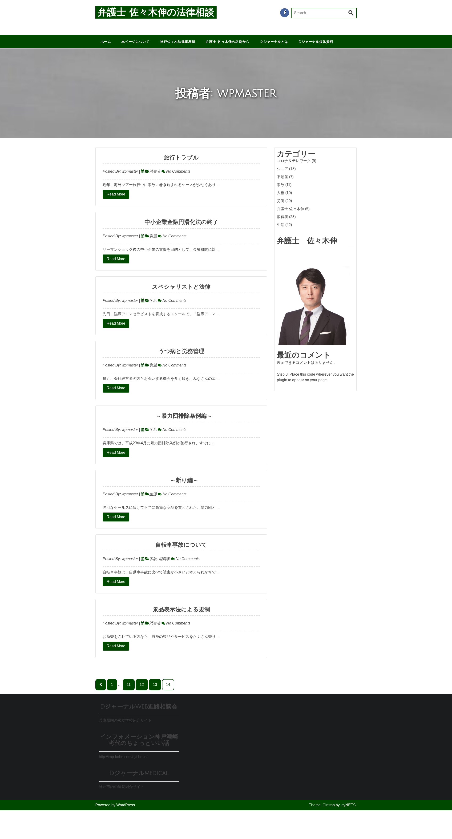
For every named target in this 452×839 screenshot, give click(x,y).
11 (129, 685)
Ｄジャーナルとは (274, 42)
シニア (282, 169)
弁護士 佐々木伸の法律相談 (156, 12)
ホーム (106, 42)
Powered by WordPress (115, 805)
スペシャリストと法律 (181, 287)
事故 (153, 559)
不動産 (282, 177)
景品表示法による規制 (181, 609)
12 (142, 685)
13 (155, 685)
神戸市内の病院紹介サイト (121, 787)
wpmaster (130, 171)
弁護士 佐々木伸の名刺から (228, 42)
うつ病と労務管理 (181, 351)
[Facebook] (284, 12)
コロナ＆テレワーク (294, 161)
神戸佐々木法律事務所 (177, 42)
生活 (153, 300)
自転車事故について (181, 545)
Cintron (329, 805)
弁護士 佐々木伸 (290, 209)
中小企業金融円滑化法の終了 (181, 222)
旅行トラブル (181, 158)
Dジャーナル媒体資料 (316, 42)
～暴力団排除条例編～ (181, 416)
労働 (153, 236)
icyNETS (348, 805)
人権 (280, 193)
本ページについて (135, 42)
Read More (116, 194)
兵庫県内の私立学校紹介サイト (125, 720)
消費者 (155, 171)
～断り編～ (181, 480)
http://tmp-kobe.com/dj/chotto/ (123, 757)
